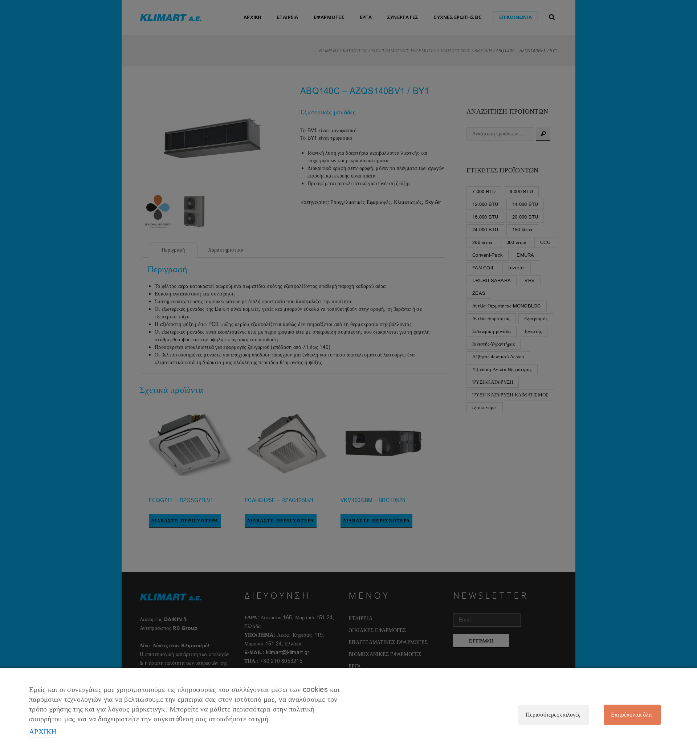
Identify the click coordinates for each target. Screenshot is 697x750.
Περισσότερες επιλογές (553, 715)
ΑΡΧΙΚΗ (43, 732)
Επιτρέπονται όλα (631, 715)
